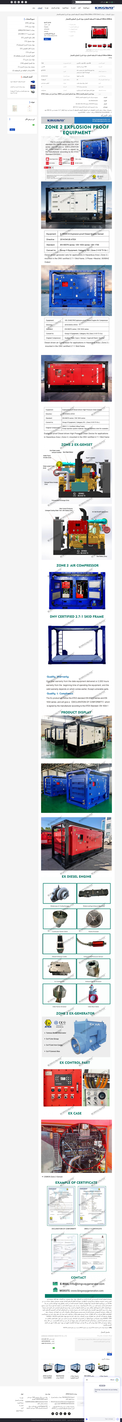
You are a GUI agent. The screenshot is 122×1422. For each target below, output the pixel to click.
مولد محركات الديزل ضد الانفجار (17, 87)
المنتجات (40, 8)
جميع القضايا (86, 8)
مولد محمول (31, 41)
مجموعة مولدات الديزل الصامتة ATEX (99, 1327)
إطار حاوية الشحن (29, 37)
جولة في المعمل (55, 8)
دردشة (46, 39)
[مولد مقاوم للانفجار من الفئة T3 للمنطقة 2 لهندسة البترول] (32, 92)
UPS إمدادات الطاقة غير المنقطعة (25, 70)
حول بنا (47, 8)
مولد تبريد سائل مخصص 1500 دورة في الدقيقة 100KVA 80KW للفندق (37, 1398)
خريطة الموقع (19, 1410)
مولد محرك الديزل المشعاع (27, 45)
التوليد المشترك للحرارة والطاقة (25, 56)
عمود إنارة (32, 52)
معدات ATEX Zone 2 (98, 14)
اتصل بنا (73, 8)
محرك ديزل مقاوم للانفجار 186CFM (71, 1327)
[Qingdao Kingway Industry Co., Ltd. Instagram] (11, 2)
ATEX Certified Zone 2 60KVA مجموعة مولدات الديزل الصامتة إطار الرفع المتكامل (47, 1377)
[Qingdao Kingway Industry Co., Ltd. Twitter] (22, 2)
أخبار (79, 8)
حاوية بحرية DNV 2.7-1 (28, 34)
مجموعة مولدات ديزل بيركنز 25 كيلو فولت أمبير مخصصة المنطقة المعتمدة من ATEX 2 (103, 1377)
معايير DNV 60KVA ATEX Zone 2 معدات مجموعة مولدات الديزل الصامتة (89, 1377)
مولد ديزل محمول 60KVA (85, 1327)
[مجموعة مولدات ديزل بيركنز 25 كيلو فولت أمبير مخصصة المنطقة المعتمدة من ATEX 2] (103, 1368)
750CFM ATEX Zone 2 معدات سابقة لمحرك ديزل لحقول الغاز (60, 1377)
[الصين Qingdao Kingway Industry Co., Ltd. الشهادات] (14, 108)
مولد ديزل (32, 26)
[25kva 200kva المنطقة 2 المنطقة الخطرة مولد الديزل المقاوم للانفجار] (99, 32)
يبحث (73, 2)
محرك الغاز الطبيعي (29, 48)
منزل (33, 8)
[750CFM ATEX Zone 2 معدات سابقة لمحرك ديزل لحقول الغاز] (60, 1368)
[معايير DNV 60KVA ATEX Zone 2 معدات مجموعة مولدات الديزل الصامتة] (89, 1368)
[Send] (86, 1419)
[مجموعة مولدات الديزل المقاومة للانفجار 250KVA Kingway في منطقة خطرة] (74, 1368)
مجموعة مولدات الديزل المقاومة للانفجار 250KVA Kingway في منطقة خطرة (74, 1377)
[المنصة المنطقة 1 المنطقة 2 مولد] (32, 81)
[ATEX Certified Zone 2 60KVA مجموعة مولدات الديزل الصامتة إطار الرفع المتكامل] (47, 1368)
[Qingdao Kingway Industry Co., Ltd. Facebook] (26, 2)
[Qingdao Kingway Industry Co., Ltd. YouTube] (15, 2)
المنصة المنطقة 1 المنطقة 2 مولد (17, 81)
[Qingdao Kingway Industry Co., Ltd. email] (34, 125)
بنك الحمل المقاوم (29, 63)
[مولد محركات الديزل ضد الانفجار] (32, 87)
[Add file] (117, 1419)
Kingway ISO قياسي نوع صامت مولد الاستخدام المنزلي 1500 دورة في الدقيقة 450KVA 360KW (37, 1407)
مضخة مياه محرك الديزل (27, 67)
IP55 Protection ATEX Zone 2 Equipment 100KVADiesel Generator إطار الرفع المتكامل (62, 1403)
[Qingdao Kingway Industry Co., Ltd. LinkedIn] (18, 2)
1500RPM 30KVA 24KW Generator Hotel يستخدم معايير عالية (36, 1402)
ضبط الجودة (65, 8)
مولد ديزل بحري (30, 59)
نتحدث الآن (103, 2)
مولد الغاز (32, 23)
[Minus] (87, 1380)
